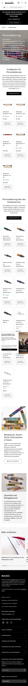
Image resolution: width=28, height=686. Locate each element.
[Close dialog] (27, 333)
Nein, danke (9, 351)
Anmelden (9, 349)
